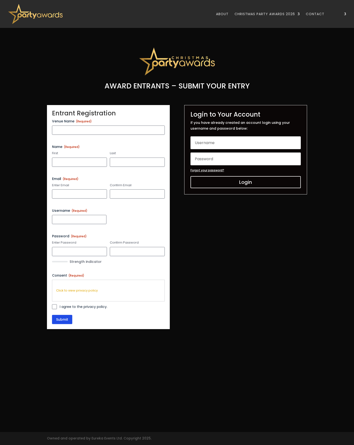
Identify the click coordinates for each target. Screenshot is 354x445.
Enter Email (60, 185)
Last (113, 153)
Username (69, 210)
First (55, 153)
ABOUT (222, 14)
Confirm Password (124, 242)
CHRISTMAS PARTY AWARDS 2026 (265, 14)
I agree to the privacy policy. (83, 306)
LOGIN (335, 14)
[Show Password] (101, 251)
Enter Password (64, 242)
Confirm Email (120, 185)
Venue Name (72, 121)
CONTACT (315, 14)
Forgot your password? (207, 170)
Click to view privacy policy (77, 290)
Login (245, 182)
